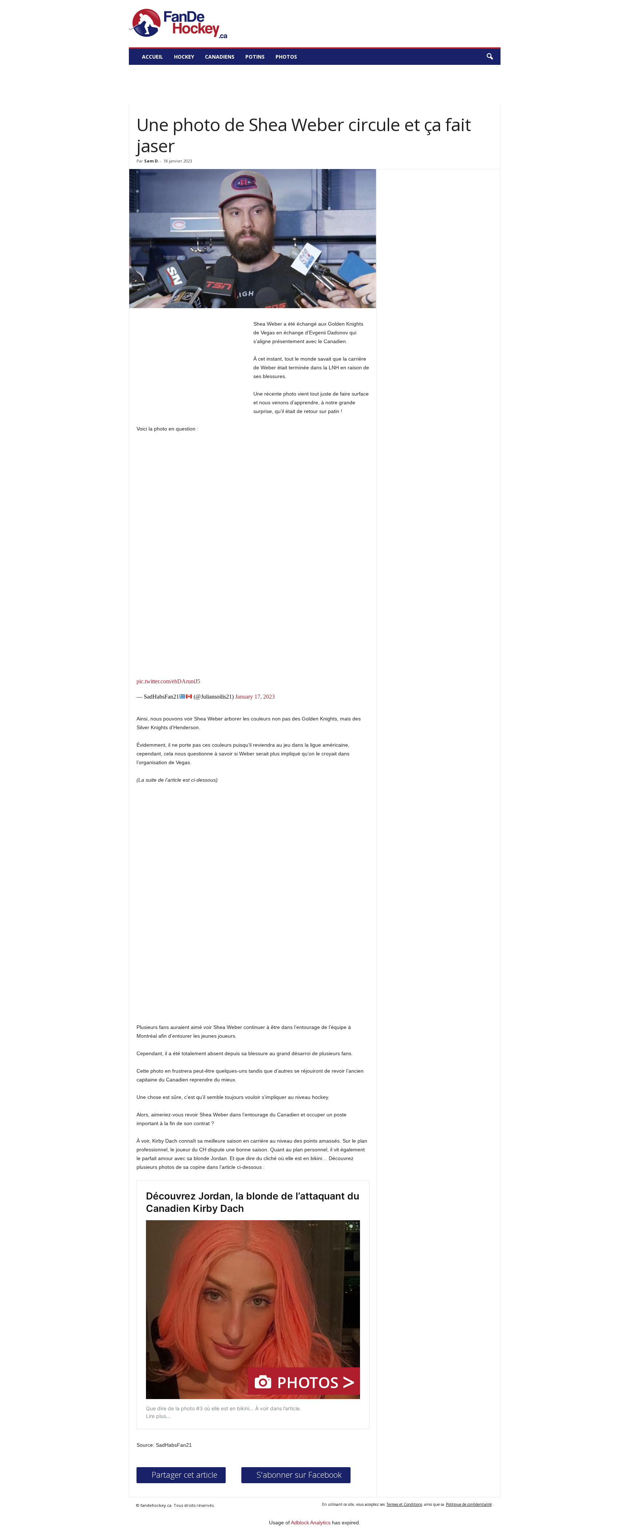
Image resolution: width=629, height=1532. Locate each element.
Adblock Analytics (311, 1522)
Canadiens (219, 56)
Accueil (152, 56)
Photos (286, 56)
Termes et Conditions (404, 1504)
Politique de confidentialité (469, 1504)
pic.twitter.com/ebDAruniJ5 (168, 681)
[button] (490, 57)
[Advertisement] (314, 86)
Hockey (184, 56)
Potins (255, 56)
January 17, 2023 (255, 697)
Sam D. (151, 161)
